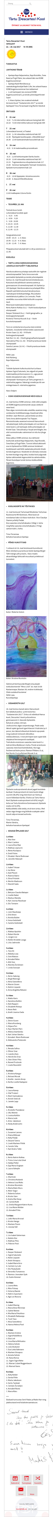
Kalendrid (15, 1483)
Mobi (32, 1494)
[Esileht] (26, 14)
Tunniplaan (26, 1483)
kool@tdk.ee (21, 1509)
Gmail (20, 1494)
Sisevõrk (37, 1483)
